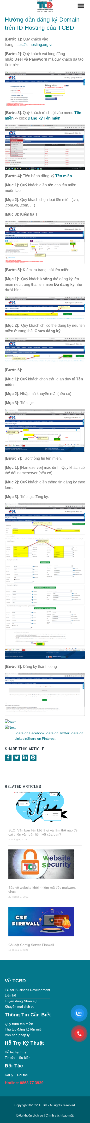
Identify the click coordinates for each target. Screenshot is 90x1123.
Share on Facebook (29, 733)
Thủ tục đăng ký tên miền (24, 1029)
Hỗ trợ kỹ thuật (16, 1052)
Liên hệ (10, 995)
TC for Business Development (27, 990)
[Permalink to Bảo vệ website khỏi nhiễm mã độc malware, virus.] (45, 864)
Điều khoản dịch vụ (30, 1115)
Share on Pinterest (41, 738)
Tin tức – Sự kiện (17, 1058)
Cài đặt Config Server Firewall (31, 945)
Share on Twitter (56, 733)
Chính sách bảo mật (60, 1115)
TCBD (43, 1105)
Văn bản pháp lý (17, 1035)
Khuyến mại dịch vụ (20, 1006)
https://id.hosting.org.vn (34, 45)
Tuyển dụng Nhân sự (21, 1001)
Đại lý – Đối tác (16, 1075)
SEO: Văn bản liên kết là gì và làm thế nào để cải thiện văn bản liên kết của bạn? (43, 832)
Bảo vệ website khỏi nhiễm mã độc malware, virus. (42, 890)
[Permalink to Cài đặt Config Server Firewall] (45, 922)
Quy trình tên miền (19, 1024)
